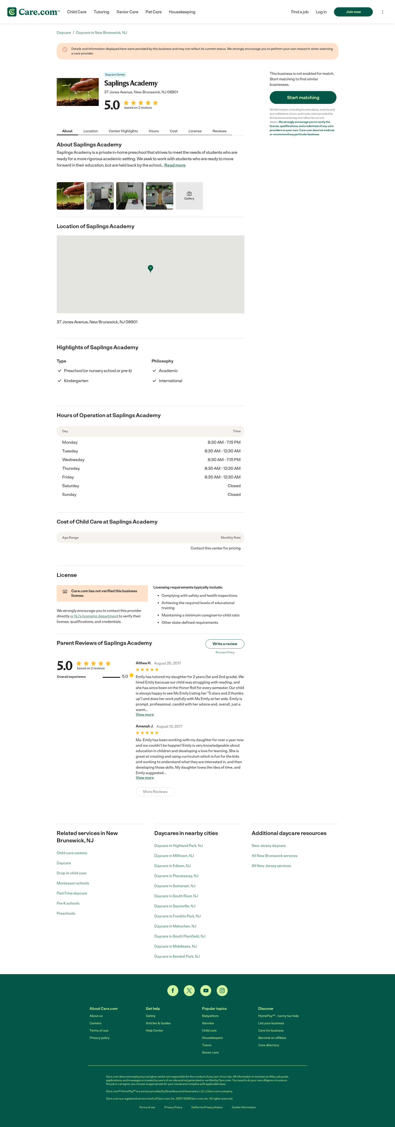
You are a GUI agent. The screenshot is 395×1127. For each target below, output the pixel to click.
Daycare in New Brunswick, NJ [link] (101, 32)
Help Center (154, 1030)
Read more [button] (175, 165)
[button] (321, 12)
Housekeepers (212, 1038)
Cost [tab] (174, 131)
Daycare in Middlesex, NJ (175, 946)
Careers (95, 1023)
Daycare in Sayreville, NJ (174, 906)
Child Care (76, 11)
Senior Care (127, 11)
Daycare (64, 863)
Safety (150, 1016)
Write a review (225, 644)
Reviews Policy (225, 652)
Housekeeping (182, 11)
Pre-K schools (68, 903)
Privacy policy (99, 1038)
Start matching (303, 97)
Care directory (268, 1045)
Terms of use (99, 1030)
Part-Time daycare (72, 893)
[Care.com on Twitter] (189, 990)
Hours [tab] (154, 131)
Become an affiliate (272, 1038)
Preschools (66, 913)
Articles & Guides (158, 1023)
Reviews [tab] (220, 131)
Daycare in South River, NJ (176, 896)
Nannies (208, 1023)
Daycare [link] (64, 32)
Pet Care (154, 11)
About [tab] (67, 131)
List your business (271, 1023)
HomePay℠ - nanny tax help (278, 1016)
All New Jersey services (271, 866)
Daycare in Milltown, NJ (174, 856)
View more (145, 715)
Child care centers (72, 853)
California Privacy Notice (207, 1107)
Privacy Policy (173, 1107)
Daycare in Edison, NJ (172, 866)
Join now (353, 12)
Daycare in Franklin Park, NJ (177, 916)
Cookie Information (244, 1107)
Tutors (206, 1045)
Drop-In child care (71, 873)
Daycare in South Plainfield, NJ (180, 936)
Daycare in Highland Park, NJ (178, 845)
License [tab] (195, 131)
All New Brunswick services (274, 856)
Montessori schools (73, 883)
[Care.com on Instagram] (222, 990)
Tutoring (101, 11)
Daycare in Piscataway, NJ (176, 876)
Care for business (271, 1030)
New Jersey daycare (269, 845)
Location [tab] (90, 131)
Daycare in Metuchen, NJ (175, 926)
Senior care (210, 1052)
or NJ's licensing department (94, 616)
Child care (209, 1030)
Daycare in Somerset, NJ (174, 886)
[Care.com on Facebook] (172, 990)
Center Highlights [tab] (123, 131)
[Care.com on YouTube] (205, 990)
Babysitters (210, 1016)
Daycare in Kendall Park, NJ (177, 956)
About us (96, 1016)
